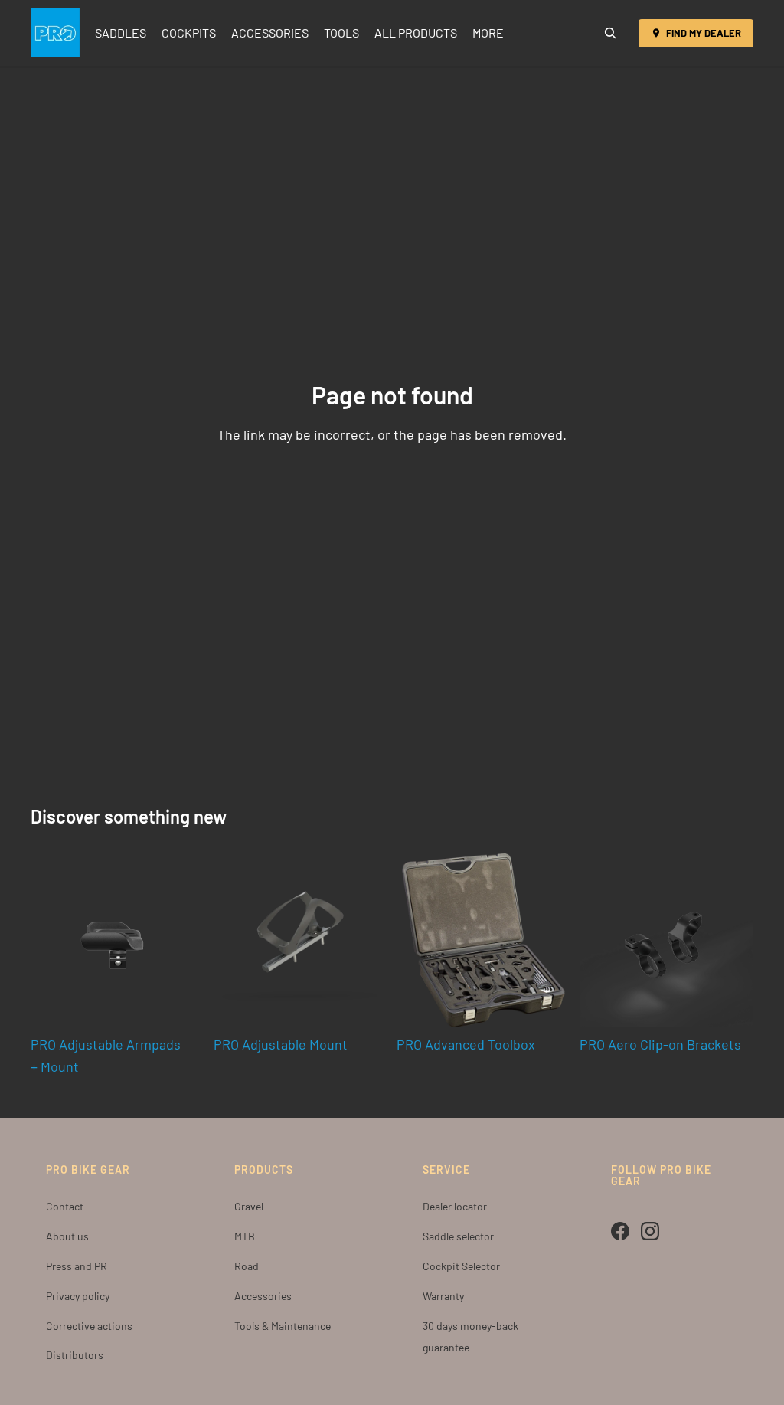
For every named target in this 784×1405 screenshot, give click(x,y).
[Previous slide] (408, 941)
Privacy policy (77, 1295)
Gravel (248, 1206)
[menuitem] (488, 33)
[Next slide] (558, 941)
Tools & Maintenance (282, 1325)
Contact (64, 1206)
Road (246, 1265)
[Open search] (610, 33)
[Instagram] (650, 1231)
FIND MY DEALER (703, 33)
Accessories (263, 1295)
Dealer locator (455, 1206)
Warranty (443, 1295)
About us (67, 1236)
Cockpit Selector (461, 1265)
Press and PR (76, 1265)
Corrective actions (89, 1325)
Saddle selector (458, 1236)
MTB (244, 1236)
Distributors (74, 1354)
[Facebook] (620, 1231)
